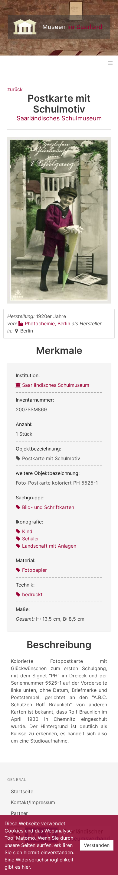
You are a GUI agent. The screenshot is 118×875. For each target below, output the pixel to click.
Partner (19, 813)
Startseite (22, 791)
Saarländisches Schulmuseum (59, 118)
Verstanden (97, 845)
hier (26, 867)
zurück (15, 89)
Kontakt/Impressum (33, 802)
